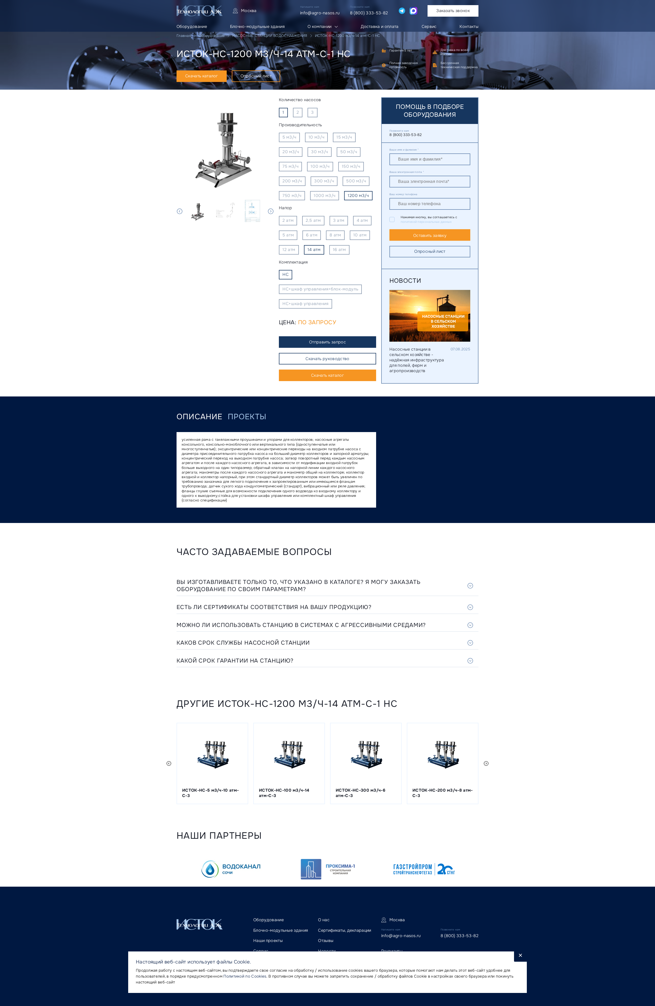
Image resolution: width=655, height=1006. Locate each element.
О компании (319, 26)
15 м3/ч (344, 137)
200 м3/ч (292, 181)
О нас (324, 920)
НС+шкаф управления (305, 303)
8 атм (335, 235)
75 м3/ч (290, 166)
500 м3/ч (356, 181)
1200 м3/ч (358, 195)
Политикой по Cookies (244, 976)
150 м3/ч (351, 166)
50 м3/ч (348, 151)
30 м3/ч (319, 151)
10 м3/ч (316, 137)
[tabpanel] (225, 146)
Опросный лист (256, 76)
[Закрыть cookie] (520, 956)
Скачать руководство (327, 358)
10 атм (360, 235)
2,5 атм (313, 220)
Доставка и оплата (379, 26)
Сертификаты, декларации (344, 930)
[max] (413, 11)
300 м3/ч (324, 181)
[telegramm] (402, 11)
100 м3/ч (320, 166)
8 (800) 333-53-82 (369, 13)
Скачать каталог (201, 76)
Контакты (469, 26)
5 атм (288, 235)
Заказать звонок (453, 10)
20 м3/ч (290, 151)
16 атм (339, 249)
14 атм (314, 249)
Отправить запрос (327, 342)
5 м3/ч (289, 137)
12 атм (288, 249)
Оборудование (192, 26)
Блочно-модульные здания (257, 26)
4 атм (362, 220)
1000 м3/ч (324, 195)
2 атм (287, 220)
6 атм (311, 235)
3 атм (338, 220)
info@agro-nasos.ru (320, 13)
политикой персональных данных (426, 222)
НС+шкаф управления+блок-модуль (320, 289)
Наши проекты (268, 940)
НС (285, 274)
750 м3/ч (291, 195)
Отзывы (325, 940)
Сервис (429, 26)
